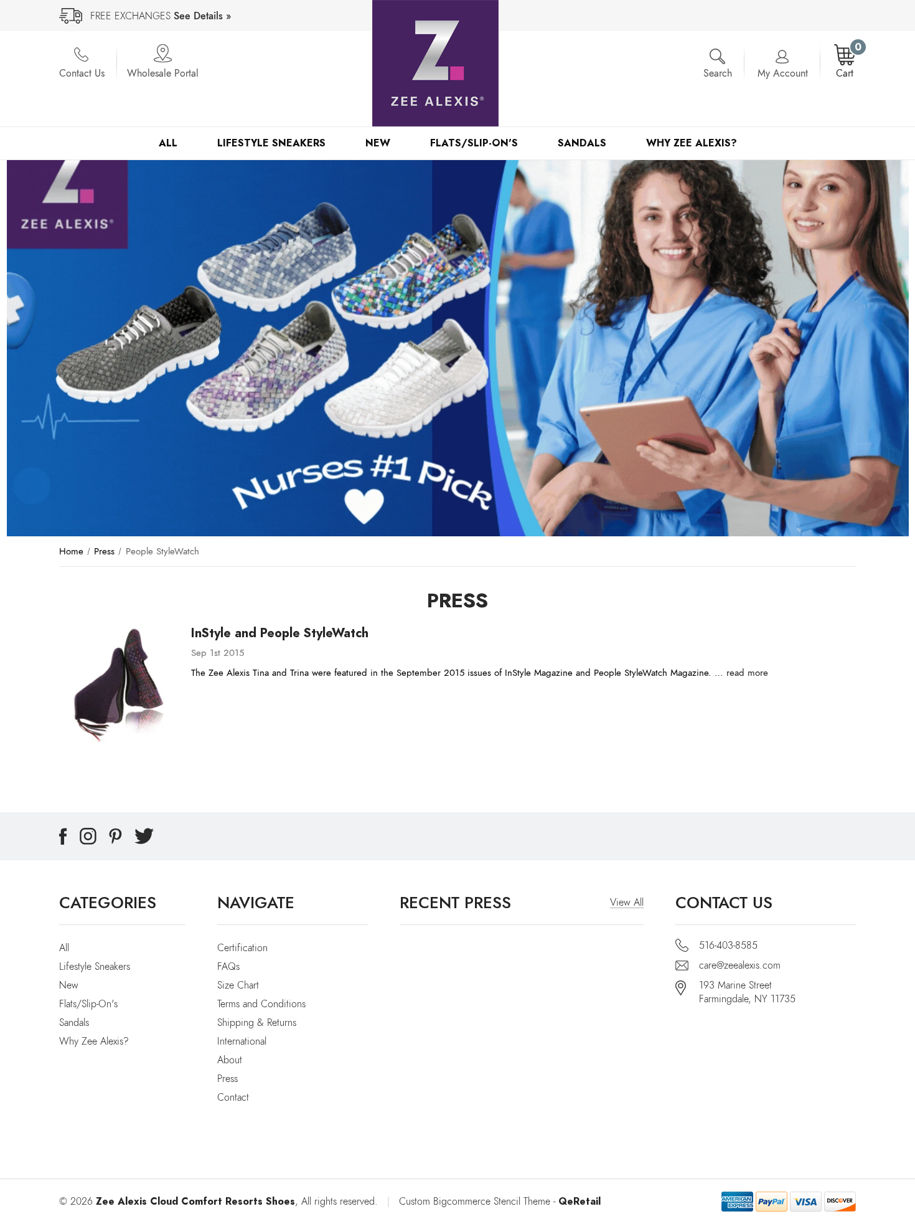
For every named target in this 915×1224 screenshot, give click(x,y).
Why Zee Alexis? (691, 143)
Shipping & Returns (256, 1023)
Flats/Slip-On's (474, 143)
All (168, 143)
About (229, 1060)
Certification (242, 948)
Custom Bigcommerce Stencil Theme (474, 1202)
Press (227, 1079)
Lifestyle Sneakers (271, 143)
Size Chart (238, 985)
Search (717, 73)
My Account (783, 73)
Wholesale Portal (163, 73)
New (377, 143)
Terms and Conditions (261, 1004)
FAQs (228, 967)
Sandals (582, 143)
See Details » (202, 16)
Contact (233, 1098)
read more (747, 673)
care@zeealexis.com (740, 965)
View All (627, 903)
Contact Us (82, 73)
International (241, 1041)
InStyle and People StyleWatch (279, 633)
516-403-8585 (728, 946)
